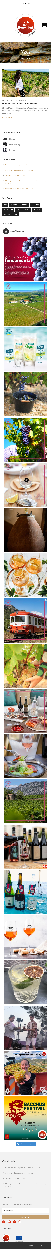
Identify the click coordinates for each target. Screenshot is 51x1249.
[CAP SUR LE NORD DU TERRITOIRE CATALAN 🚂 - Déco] (25, 620)
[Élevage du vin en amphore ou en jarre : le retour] (25, 530)
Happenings (15, 144)
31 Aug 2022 (9, 101)
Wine (15, 214)
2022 (5, 205)
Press (12, 150)
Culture (14, 205)
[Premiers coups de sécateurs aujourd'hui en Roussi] (25, 666)
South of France (23, 209)
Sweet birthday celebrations (15, 175)
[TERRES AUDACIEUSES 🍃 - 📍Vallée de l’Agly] (25, 801)
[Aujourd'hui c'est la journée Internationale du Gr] (25, 259)
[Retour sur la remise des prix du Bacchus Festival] (25, 1028)
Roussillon (8, 209)
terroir (7, 214)
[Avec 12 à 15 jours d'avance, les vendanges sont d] (25, 394)
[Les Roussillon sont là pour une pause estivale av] (25, 847)
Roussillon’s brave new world (19, 104)
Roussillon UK (22, 101)
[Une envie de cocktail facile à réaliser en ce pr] (25, 982)
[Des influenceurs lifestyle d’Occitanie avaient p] (25, 892)
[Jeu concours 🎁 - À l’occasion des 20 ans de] (25, 711)
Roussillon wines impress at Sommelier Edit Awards (23, 165)
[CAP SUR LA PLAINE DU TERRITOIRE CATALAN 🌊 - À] (25, 304)
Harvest (24, 205)
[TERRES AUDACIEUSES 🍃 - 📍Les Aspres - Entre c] (25, 440)
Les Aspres (35, 205)
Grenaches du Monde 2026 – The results (19, 170)
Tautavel (36, 209)
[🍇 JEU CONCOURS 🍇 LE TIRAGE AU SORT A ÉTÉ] (25, 1118)
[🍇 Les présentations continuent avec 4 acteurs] (25, 1073)
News (12, 139)
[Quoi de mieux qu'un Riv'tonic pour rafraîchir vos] (25, 575)
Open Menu (44, 25)
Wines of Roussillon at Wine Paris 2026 (19, 188)
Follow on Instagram (27, 1144)
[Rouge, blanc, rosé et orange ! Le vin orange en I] (25, 937)
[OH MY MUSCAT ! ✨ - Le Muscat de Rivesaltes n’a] (25, 349)
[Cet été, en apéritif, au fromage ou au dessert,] (25, 756)
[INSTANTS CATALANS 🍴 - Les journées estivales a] (25, 485)
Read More (7, 118)
